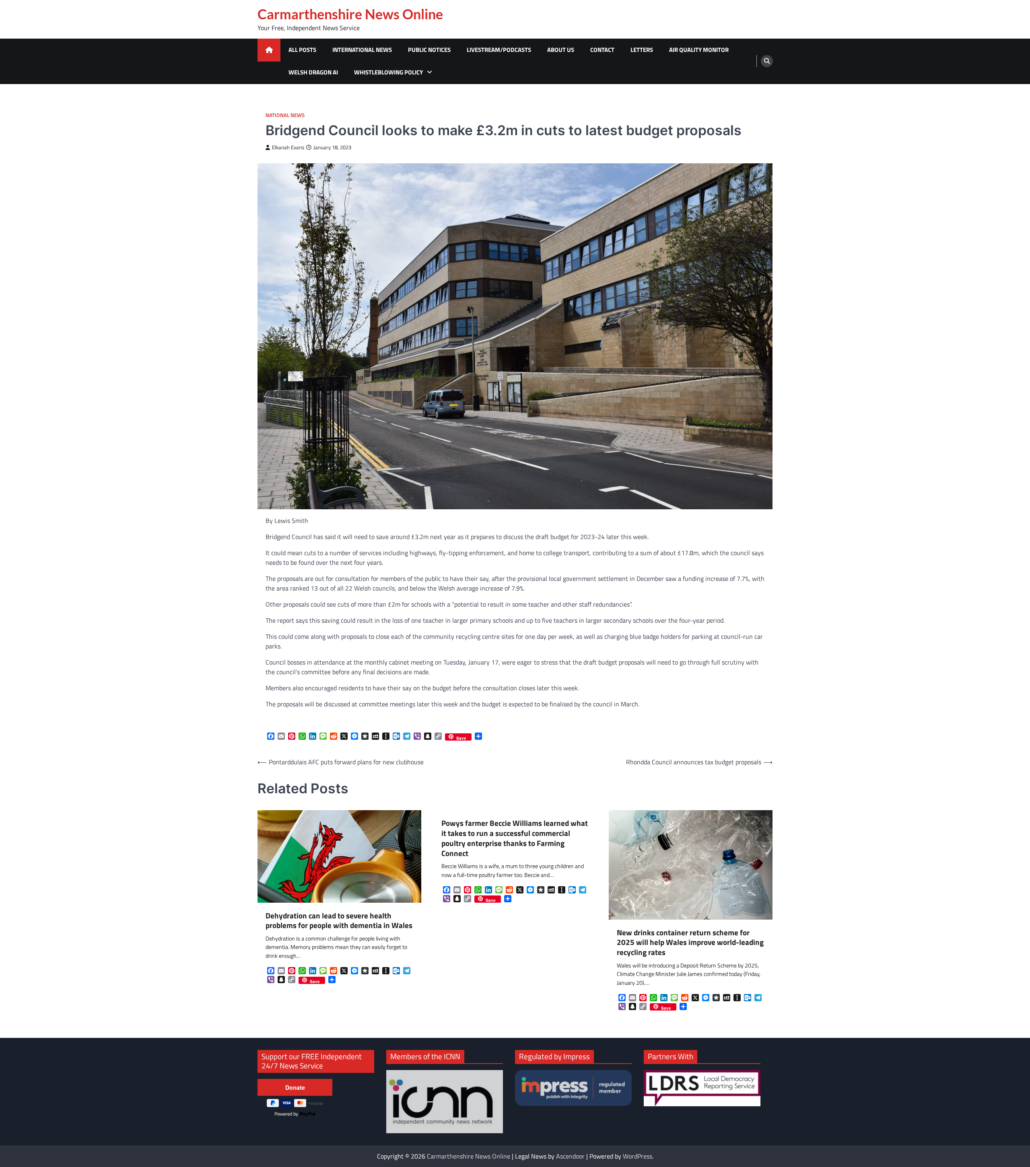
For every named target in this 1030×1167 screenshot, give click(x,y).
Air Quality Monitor (699, 49)
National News (285, 115)
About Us (560, 49)
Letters (641, 49)
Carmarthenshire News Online (350, 14)
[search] (767, 61)
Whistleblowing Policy (388, 72)
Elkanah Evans (288, 147)
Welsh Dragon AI (313, 72)
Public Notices (429, 49)
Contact (602, 49)
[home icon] (269, 50)
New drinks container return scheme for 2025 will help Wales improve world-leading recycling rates (690, 942)
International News (362, 49)
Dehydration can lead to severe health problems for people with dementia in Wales (339, 921)
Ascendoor (570, 1156)
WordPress (637, 1156)
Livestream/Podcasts (499, 49)
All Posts (302, 49)
